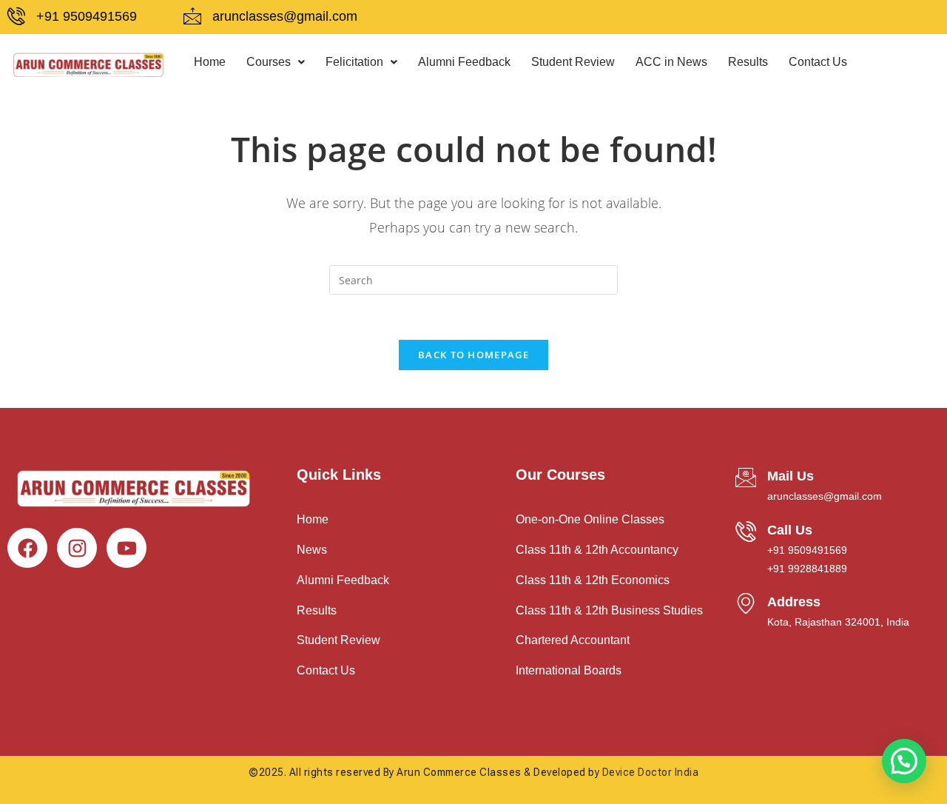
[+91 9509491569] (16, 16)
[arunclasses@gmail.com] (192, 16)
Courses (268, 62)
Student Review (573, 62)
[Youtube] (126, 548)
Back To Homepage (473, 354)
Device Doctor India (650, 772)
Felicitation (354, 62)
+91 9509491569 (86, 16)
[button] (275, 62)
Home (210, 62)
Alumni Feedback (464, 62)
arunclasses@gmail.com (284, 16)
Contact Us (818, 62)
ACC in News (671, 62)
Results (748, 62)
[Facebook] (27, 548)
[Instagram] (77, 548)
